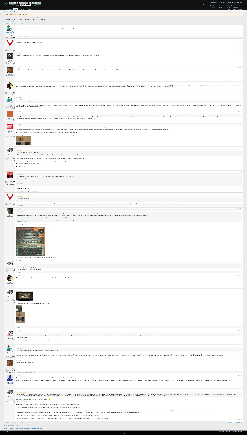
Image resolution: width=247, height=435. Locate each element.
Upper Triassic (12, 37)
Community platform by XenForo (123, 433)
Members (29, 9)
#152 (241, 208)
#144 (241, 67)
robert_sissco (7, 21)
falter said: (19, 99)
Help (236, 431)
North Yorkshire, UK (11, 160)
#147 (241, 111)
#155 (241, 289)
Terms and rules (225, 431)
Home (239, 431)
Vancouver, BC (12, 94)
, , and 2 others (26, 372)
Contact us (219, 431)
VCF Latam (212, 7)
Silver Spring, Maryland (10, 184)
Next (22, 23)
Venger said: (19, 196)
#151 (241, 194)
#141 (241, 25)
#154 (241, 275)
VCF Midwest (213, 0)
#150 (241, 172)
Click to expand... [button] (129, 184)
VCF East (212, 5)
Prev (7, 23)
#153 (241, 260)
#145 (241, 82)
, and (22, 36)
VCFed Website (8, 9)
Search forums (12, 11)
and (21, 205)
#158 (241, 360)
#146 (241, 97)
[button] (25, 9)
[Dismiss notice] (241, 14)
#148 (241, 124)
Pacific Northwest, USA (10, 80)
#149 (241, 147)
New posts (6, 11)
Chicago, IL (13, 64)
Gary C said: (19, 174)
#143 (241, 53)
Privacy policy (231, 431)
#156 (241, 330)
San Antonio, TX (12, 387)
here (26, 14)
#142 (241, 40)
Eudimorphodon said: (21, 114)
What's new (21, 9)
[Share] (239, 26)
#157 (241, 345)
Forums (15, 9)
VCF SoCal (212, 4)
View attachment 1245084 (22, 221)
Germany (13, 136)
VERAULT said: (19, 333)
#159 (241, 375)
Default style (7, 431)
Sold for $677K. (19, 28)
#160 (241, 389)
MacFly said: (19, 150)
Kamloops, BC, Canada (11, 221)
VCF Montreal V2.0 (214, 2)
